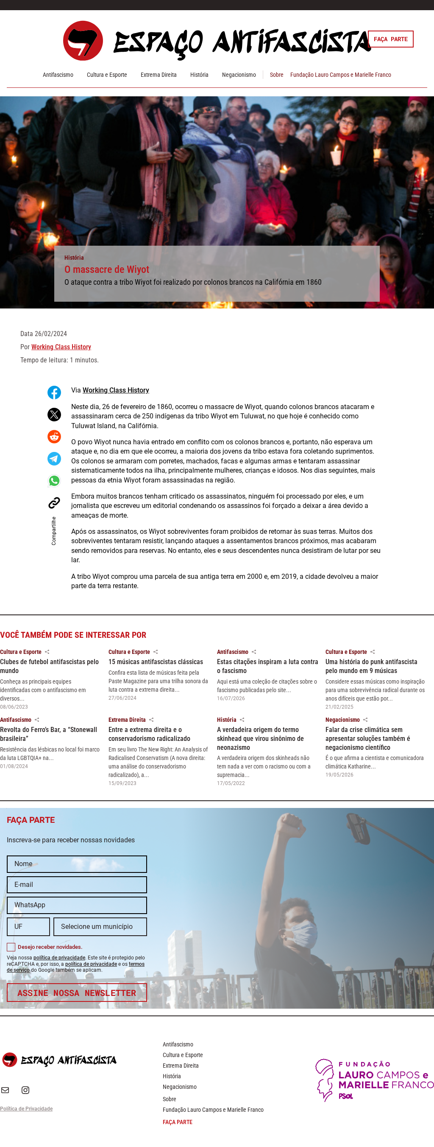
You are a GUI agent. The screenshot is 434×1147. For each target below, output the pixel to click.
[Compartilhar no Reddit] (54, 436)
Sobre (277, 74)
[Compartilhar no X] (54, 414)
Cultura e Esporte (107, 74)
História (199, 74)
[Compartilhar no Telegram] (54, 459)
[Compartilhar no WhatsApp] (54, 481)
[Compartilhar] (47, 652)
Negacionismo (239, 74)
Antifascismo (58, 74)
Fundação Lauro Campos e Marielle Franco (340, 74)
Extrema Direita (159, 74)
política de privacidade (59, 958)
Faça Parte (391, 39)
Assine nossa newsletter (76, 992)
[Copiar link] (54, 503)
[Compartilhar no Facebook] (54, 392)
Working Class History (61, 347)
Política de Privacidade (26, 1109)
